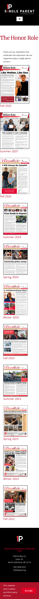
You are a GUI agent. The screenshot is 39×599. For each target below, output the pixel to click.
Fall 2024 (5, 196)
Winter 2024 (11, 317)
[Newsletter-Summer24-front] (15, 204)
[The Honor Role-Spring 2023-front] (15, 406)
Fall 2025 (5, 106)
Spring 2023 (10, 439)
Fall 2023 (9, 358)
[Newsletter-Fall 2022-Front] (15, 486)
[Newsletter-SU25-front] (14, 113)
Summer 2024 (12, 237)
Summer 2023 (12, 399)
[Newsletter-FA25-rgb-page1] (14, 66)
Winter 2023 (11, 479)
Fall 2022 (9, 519)
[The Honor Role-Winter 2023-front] (15, 446)
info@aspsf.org (19, 570)
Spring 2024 (10, 277)
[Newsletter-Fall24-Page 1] (14, 159)
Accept (29, 590)
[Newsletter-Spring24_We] (15, 245)
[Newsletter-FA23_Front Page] (15, 325)
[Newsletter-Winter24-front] (15, 285)
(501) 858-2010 (19, 567)
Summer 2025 (9, 151)
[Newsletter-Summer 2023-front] (15, 366)
